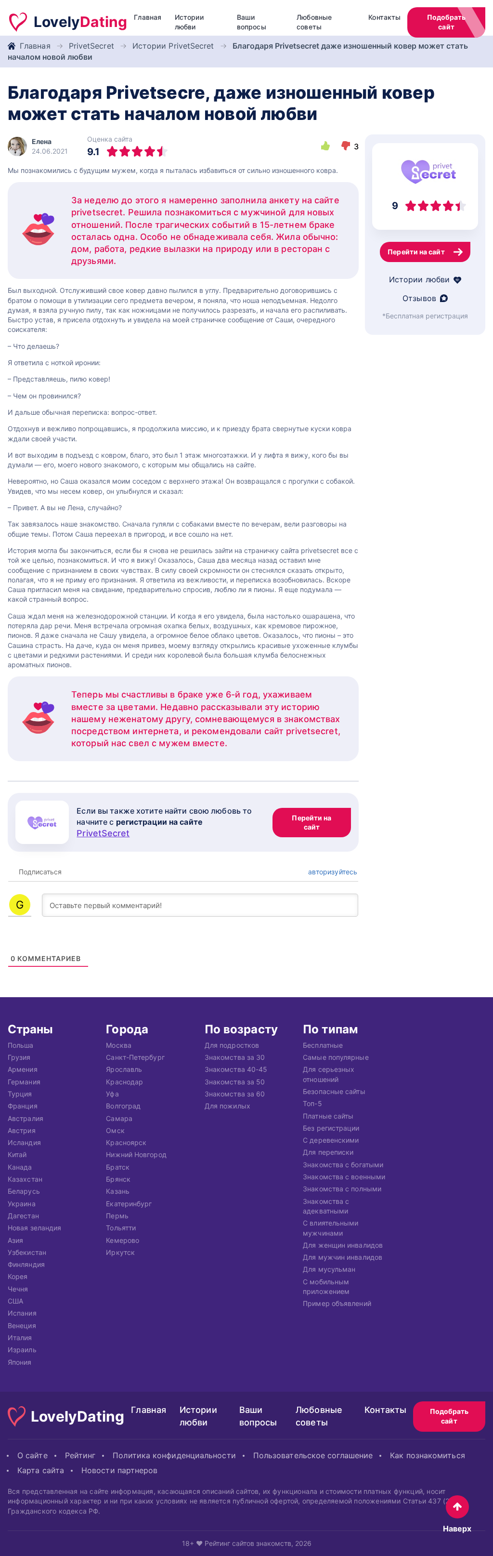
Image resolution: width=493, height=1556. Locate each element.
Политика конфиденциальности (174, 1455)
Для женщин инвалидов (343, 1245)
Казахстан (25, 1179)
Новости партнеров (119, 1470)
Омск (115, 1130)
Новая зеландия (34, 1228)
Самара (119, 1118)
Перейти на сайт (311, 822)
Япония (20, 1362)
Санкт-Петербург (135, 1058)
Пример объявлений (337, 1304)
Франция (23, 1106)
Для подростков (232, 1045)
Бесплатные (323, 1045)
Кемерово (122, 1240)
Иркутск (120, 1252)
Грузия (19, 1058)
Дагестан (23, 1216)
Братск (118, 1167)
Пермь (117, 1216)
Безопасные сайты (334, 1091)
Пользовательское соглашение (313, 1455)
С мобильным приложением (326, 1286)
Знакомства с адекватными (326, 1206)
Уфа (112, 1094)
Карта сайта (40, 1470)
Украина (22, 1204)
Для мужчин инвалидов (342, 1257)
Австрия (22, 1130)
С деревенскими (331, 1140)
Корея (17, 1277)
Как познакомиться (427, 1455)
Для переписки (328, 1152)
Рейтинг (80, 1455)
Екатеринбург (129, 1204)
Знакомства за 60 (235, 1094)
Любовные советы (314, 22)
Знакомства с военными (344, 1177)
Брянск (118, 1179)
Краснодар (124, 1082)
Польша (21, 1045)
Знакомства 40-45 (236, 1070)
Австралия (25, 1118)
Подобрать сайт (446, 22)
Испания (22, 1313)
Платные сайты (328, 1116)
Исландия (24, 1143)
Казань (118, 1191)
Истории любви (189, 22)
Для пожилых (227, 1106)
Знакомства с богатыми (343, 1164)
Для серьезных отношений (328, 1074)
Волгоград (123, 1106)
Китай (17, 1155)
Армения (23, 1070)
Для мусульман (329, 1270)
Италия (20, 1337)
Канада (20, 1167)
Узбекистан (27, 1252)
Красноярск (126, 1143)
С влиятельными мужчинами (330, 1228)
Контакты (384, 17)
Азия (15, 1240)
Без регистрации (331, 1128)
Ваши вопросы (251, 22)
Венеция (22, 1325)
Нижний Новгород (136, 1155)
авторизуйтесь (331, 872)
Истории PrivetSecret (173, 46)
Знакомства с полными (342, 1189)
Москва (118, 1045)
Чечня (18, 1289)
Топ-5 (312, 1104)
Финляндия (26, 1265)
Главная (147, 17)
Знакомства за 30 (235, 1058)
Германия (24, 1082)
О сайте (32, 1455)
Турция (20, 1094)
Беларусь (24, 1191)
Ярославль (124, 1070)
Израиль (22, 1350)
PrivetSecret (91, 46)
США (15, 1301)
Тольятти (121, 1228)
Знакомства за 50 (235, 1082)
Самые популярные (335, 1058)
